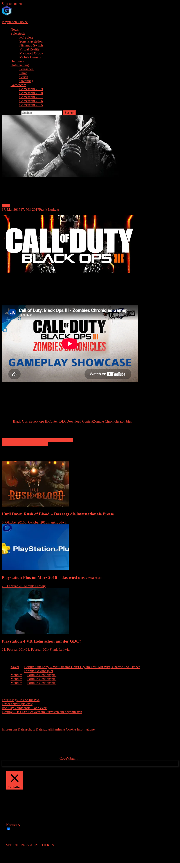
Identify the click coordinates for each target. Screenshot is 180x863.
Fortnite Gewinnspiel (38, 671)
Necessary (18, 829)
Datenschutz (26, 729)
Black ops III (39, 421)
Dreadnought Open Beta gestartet (25, 444)
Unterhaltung (20, 65)
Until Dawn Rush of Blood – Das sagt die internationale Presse (58, 514)
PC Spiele (26, 37)
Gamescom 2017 (31, 97)
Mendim (16, 675)
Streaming (26, 81)
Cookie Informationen (81, 729)
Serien (23, 77)
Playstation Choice (15, 22)
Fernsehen (26, 69)
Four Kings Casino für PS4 (21, 700)
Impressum (9, 729)
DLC (63, 421)
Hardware (17, 61)
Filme (23, 73)
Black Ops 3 (21, 421)
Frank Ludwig (49, 209)
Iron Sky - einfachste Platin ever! (24, 708)
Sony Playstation (31, 41)
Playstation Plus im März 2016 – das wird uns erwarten (52, 577)
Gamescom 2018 (31, 93)
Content (53, 421)
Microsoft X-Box (31, 53)
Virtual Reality (29, 49)
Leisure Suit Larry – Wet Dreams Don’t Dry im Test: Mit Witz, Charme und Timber (82, 667)
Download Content (80, 421)
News (15, 29)
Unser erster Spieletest (17, 704)
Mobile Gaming (30, 57)
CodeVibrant (68, 758)
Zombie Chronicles (106, 421)
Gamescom (18, 85)
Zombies (126, 421)
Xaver (15, 667)
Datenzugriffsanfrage (50, 729)
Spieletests (18, 33)
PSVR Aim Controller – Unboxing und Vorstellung (37, 440)
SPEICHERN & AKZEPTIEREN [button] (30, 845)
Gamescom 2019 (31, 89)
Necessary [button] (13, 825)
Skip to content (12, 4)
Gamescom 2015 (31, 105)
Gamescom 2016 (31, 101)
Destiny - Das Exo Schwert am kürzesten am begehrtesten (42, 712)
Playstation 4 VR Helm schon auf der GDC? (41, 641)
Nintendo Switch (31, 45)
